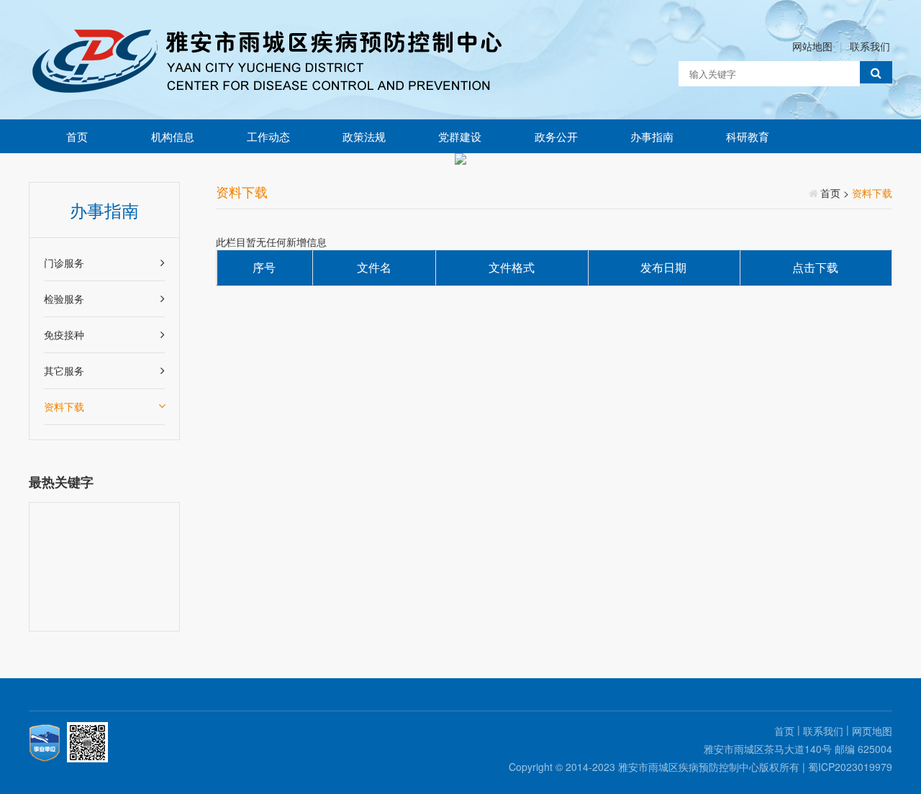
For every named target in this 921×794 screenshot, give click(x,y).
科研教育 (747, 136)
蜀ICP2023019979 (850, 766)
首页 (77, 136)
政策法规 (364, 136)
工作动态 (268, 136)
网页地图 (872, 731)
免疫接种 (64, 334)
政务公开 (556, 136)
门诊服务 (64, 262)
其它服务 (64, 370)
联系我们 (870, 46)
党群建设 (459, 136)
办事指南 (651, 136)
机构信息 (172, 136)
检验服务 (64, 298)
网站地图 (812, 46)
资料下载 (64, 406)
